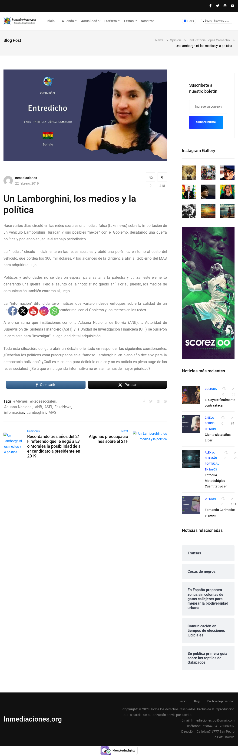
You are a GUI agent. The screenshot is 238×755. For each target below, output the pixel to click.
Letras (129, 21)
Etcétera (110, 21)
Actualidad (89, 21)
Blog (197, 701)
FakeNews (62, 407)
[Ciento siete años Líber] (191, 424)
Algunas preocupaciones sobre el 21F (108, 439)
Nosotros (147, 21)
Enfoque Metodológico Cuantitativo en (216, 480)
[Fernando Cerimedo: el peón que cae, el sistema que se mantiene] (191, 505)
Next (124, 431)
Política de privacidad (221, 701)
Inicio (50, 21)
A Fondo (68, 21)
